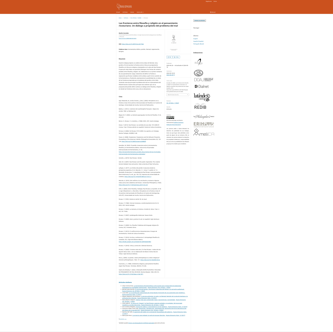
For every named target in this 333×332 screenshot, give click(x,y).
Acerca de (140, 12)
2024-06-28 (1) (170, 75)
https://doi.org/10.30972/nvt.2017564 (133, 44)
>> (125, 319)
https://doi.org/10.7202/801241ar (150, 260)
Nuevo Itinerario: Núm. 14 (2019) (177, 307)
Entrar (215, 1)
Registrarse (209, 1)
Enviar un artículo (200, 20)
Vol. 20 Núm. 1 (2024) (135, 18)
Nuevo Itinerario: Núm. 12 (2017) (131, 294)
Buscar (213, 12)
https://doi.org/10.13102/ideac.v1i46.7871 (131, 274)
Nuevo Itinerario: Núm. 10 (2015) (147, 298)
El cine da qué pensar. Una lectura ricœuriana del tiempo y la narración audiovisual (159, 289)
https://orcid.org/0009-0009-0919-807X (127, 38)
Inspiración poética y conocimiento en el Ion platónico (151, 307)
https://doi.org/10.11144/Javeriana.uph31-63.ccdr (133, 185)
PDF (170, 57)
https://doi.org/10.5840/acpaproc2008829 (134, 141)
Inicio (120, 18)
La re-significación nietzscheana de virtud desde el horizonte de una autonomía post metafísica (157, 293)
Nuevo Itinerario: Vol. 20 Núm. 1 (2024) (159, 287)
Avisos (132, 12)
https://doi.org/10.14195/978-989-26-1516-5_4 (137, 176)
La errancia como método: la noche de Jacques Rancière (148, 315)
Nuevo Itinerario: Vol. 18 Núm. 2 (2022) (152, 310)
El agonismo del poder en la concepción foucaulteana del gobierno (153, 312)
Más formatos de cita (173, 94)
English (195, 38)
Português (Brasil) (198, 44)
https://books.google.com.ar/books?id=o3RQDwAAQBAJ (135, 242)
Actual (118, 12)
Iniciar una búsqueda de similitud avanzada (141, 323)
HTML (177, 57)
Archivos (125, 12)
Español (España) (198, 41)
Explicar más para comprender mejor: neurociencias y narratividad (155, 300)
